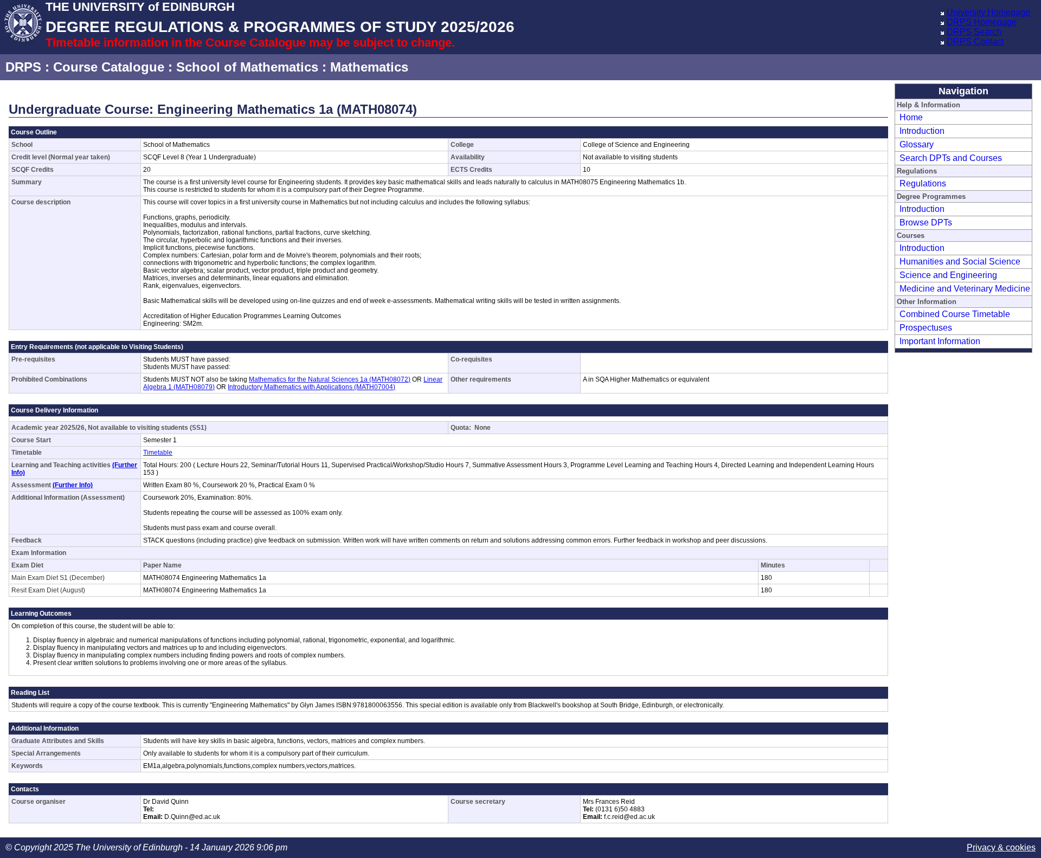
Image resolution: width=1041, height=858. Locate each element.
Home (911, 117)
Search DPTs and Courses (950, 158)
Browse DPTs (925, 222)
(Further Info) (73, 485)
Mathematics (369, 67)
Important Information (939, 341)
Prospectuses (925, 327)
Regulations (922, 183)
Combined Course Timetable (954, 314)
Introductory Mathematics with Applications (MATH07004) (311, 387)
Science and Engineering (948, 275)
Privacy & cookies (1001, 847)
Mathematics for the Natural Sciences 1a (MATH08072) (329, 379)
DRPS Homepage (982, 22)
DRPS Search (974, 31)
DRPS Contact (975, 41)
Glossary (916, 144)
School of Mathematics (247, 67)
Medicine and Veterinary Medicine (964, 288)
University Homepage (988, 12)
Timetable (157, 452)
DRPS (23, 67)
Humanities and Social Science (959, 261)
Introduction (921, 131)
